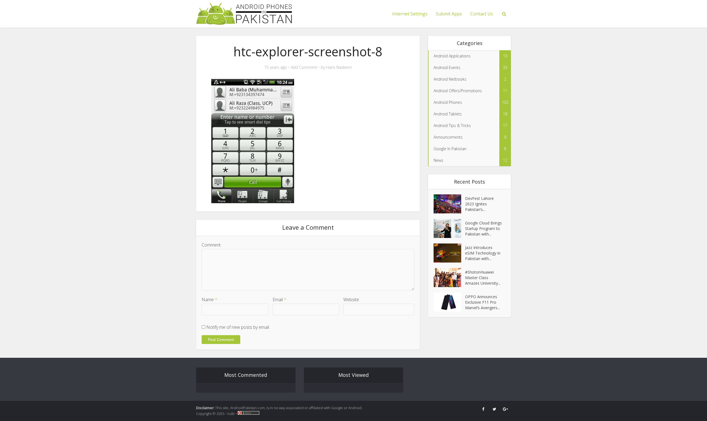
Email (279, 299)
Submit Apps (449, 14)
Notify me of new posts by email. (238, 327)
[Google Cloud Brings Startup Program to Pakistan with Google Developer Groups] (449, 228)
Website (351, 299)
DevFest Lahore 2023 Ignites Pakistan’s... (479, 204)
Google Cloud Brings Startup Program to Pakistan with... (483, 228)
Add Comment (304, 67)
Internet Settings (410, 14)
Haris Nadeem (339, 67)
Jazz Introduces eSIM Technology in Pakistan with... (482, 253)
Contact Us (481, 14)
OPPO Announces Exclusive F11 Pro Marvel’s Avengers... (482, 302)
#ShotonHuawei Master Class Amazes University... (482, 277)
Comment (211, 245)
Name (209, 299)
